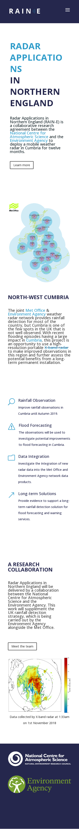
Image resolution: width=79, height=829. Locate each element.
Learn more (21, 165)
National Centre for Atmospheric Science (29, 134)
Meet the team (22, 646)
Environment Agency (29, 140)
